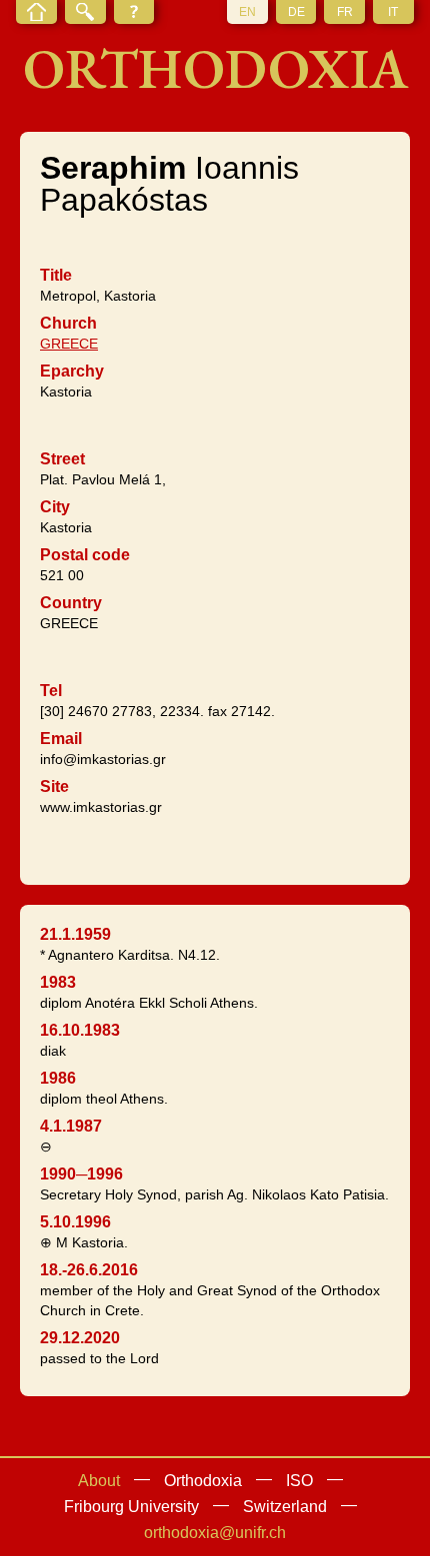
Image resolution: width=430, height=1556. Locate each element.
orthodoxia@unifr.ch (215, 1532)
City (55, 506)
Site (54, 786)
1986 (58, 1078)
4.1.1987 (71, 1126)
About (99, 1480)
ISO (299, 1480)
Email (61, 738)
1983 (58, 982)
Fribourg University (131, 1506)
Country (71, 602)
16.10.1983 (80, 1030)
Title (56, 275)
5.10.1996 (75, 1221)
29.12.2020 (80, 1337)
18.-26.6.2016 (89, 1269)
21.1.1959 (75, 934)
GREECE (69, 344)
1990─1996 (81, 1174)
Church (68, 323)
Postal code (85, 554)
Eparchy (72, 371)
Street (62, 458)
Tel (51, 690)
